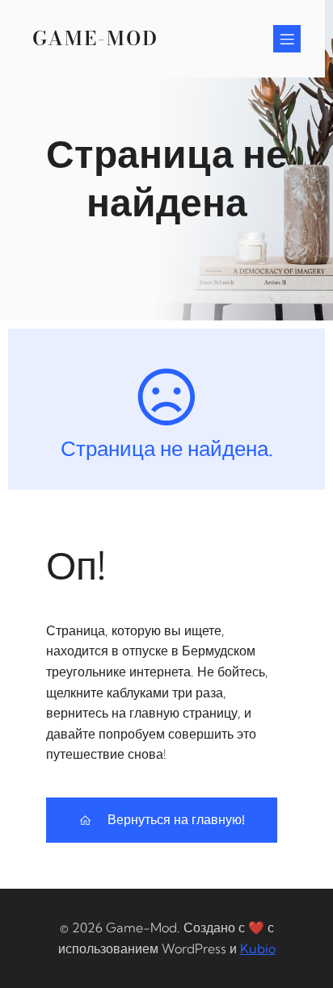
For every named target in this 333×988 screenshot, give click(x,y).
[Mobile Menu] (287, 38)
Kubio (258, 948)
